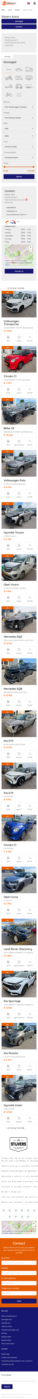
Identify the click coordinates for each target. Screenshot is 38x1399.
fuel (6, 141)
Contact (19, 27)
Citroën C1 (10, 376)
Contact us (19, 271)
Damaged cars (6, 1319)
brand (7, 102)
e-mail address (8, 1278)
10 (23, 288)
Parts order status (7, 1344)
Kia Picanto (11, 1053)
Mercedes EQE (13, 636)
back (3, 10)
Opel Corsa (11, 897)
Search (19, 176)
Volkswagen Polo (15, 480)
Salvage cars (6, 1323)
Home (10, 10)
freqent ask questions (9, 1357)
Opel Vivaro (11, 584)
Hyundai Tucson (14, 532)
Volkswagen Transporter (11, 322)
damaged (19, 21)
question (5, 1258)
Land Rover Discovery (18, 949)
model (7, 112)
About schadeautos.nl (8, 1316)
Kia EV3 (8, 740)
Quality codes (6, 1337)
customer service (7, 1364)
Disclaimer (23, 1394)
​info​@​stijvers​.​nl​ (11, 211)
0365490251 (11, 207)
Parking (4, 1333)
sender (4, 1268)
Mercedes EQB (13, 688)
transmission (10, 152)
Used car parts (6, 1326)
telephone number (10, 1288)
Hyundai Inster (13, 1105)
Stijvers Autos (10, 194)
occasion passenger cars (10, 1330)
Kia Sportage (12, 1001)
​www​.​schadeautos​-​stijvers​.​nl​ (16, 215)
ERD (6, 123)
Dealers (17, 10)
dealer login (5, 1354)
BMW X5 (9, 428)
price (6, 163)
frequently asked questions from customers (16, 1361)
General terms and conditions (10, 1394)
